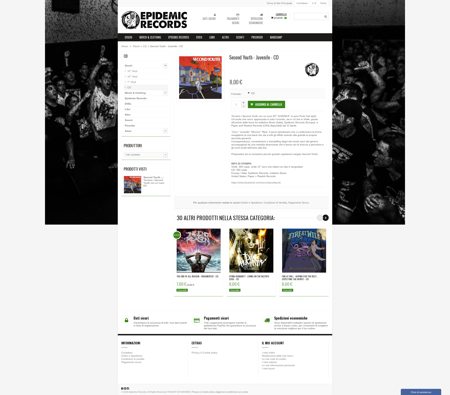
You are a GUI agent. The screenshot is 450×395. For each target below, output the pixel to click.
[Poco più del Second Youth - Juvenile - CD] (132, 184)
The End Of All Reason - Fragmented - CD (197, 276)
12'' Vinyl (132, 71)
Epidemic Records (178, 37)
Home (124, 46)
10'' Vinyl (132, 76)
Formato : (237, 94)
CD (145, 46)
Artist (128, 131)
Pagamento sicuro (131, 362)
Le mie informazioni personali (278, 365)
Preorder (257, 37)
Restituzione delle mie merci (277, 355)
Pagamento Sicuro (298, 202)
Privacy (196, 352)
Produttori (133, 145)
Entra (323, 3)
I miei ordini (268, 352)
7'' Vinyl (131, 82)
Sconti (240, 37)
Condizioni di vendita (132, 359)
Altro (225, 37)
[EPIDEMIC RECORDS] (154, 20)
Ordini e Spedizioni (251, 202)
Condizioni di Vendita (275, 202)
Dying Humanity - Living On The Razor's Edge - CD (249, 278)
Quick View (198, 250)
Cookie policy (210, 352)
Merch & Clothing (150, 37)
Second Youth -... (153, 177)
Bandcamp (276, 37)
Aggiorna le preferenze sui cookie (232, 392)
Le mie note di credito (274, 359)
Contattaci (302, 3)
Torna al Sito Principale (279, 3)
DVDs (199, 37)
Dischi (128, 37)
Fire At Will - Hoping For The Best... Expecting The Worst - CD (300, 278)
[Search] (326, 16)
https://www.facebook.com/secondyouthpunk (256, 182)
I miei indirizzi (269, 362)
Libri (212, 37)
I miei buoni (268, 368)
